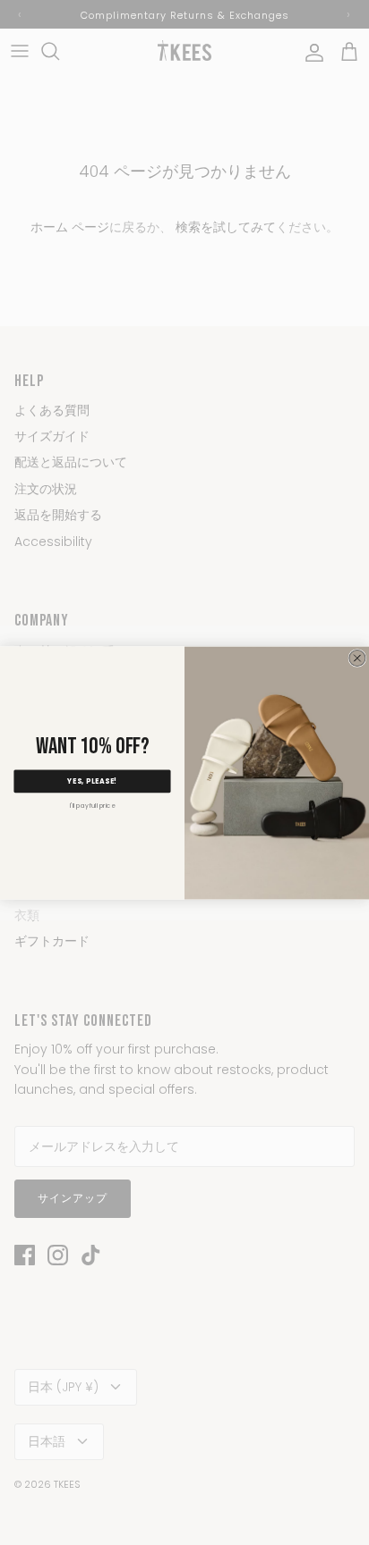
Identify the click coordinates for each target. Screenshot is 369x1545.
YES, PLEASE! (91, 780)
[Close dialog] (357, 658)
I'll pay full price (92, 805)
